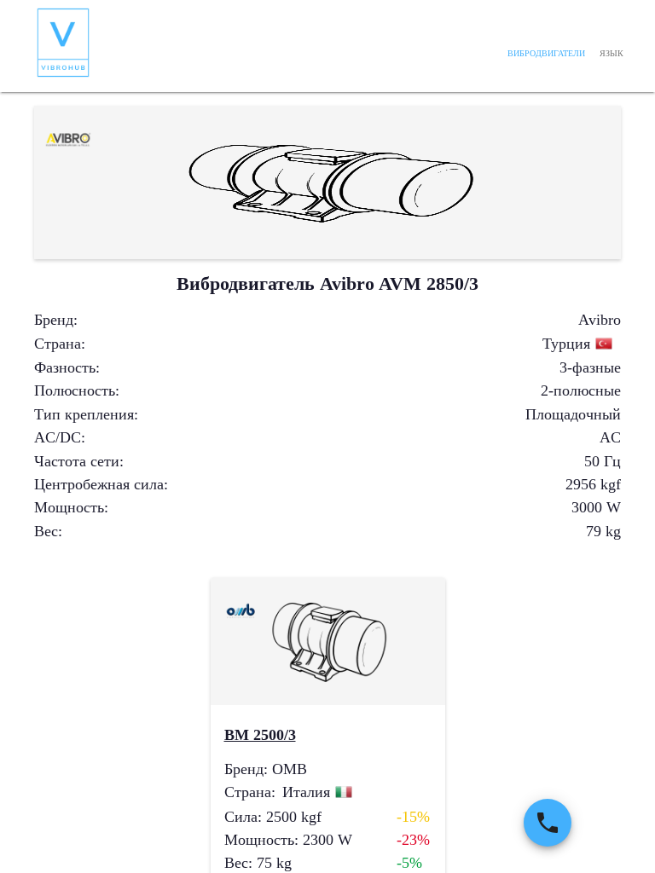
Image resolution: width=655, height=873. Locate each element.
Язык (611, 53)
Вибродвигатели (546, 53)
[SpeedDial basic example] (547, 823)
